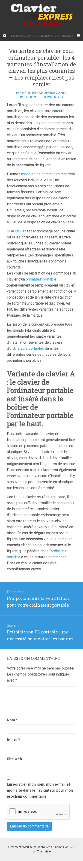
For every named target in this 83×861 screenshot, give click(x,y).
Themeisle (44, 851)
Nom (12, 720)
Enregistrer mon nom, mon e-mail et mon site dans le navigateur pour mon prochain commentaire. (40, 790)
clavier (20, 231)
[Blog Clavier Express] (41, 15)
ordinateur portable (41, 279)
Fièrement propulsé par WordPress (30, 847)
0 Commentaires (53, 97)
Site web (14, 759)
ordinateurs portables (26, 348)
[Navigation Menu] (78, 35)
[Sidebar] (4, 35)
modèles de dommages (40, 174)
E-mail (13, 739)
